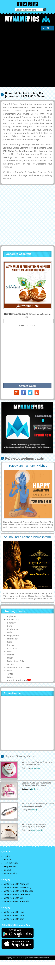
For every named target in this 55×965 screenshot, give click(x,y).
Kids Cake (12, 648)
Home (7, 856)
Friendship (12, 638)
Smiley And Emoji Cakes (18, 667)
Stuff (9, 670)
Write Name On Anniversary (17, 887)
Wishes (10, 677)
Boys (9, 626)
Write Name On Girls (14, 915)
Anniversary (13, 619)
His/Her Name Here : (27, 315)
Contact (7, 869)
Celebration (13, 629)
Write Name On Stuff (14, 919)
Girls (9, 641)
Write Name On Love (14, 912)
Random (8, 859)
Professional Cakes (16, 661)
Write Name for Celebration (17, 894)
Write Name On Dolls (14, 897)
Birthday (11, 622)
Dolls (9, 632)
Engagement (13, 635)
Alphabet (11, 616)
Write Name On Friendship (17, 901)
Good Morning (37, 830)
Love (9, 651)
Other (10, 657)
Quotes (10, 664)
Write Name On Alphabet (16, 884)
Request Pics (10, 866)
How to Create (11, 862)
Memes (10, 654)
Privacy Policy (10, 873)
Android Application (17, 680)
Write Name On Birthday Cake (18, 890)
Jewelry (10, 645)
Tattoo (10, 673)
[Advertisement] (27, 60)
